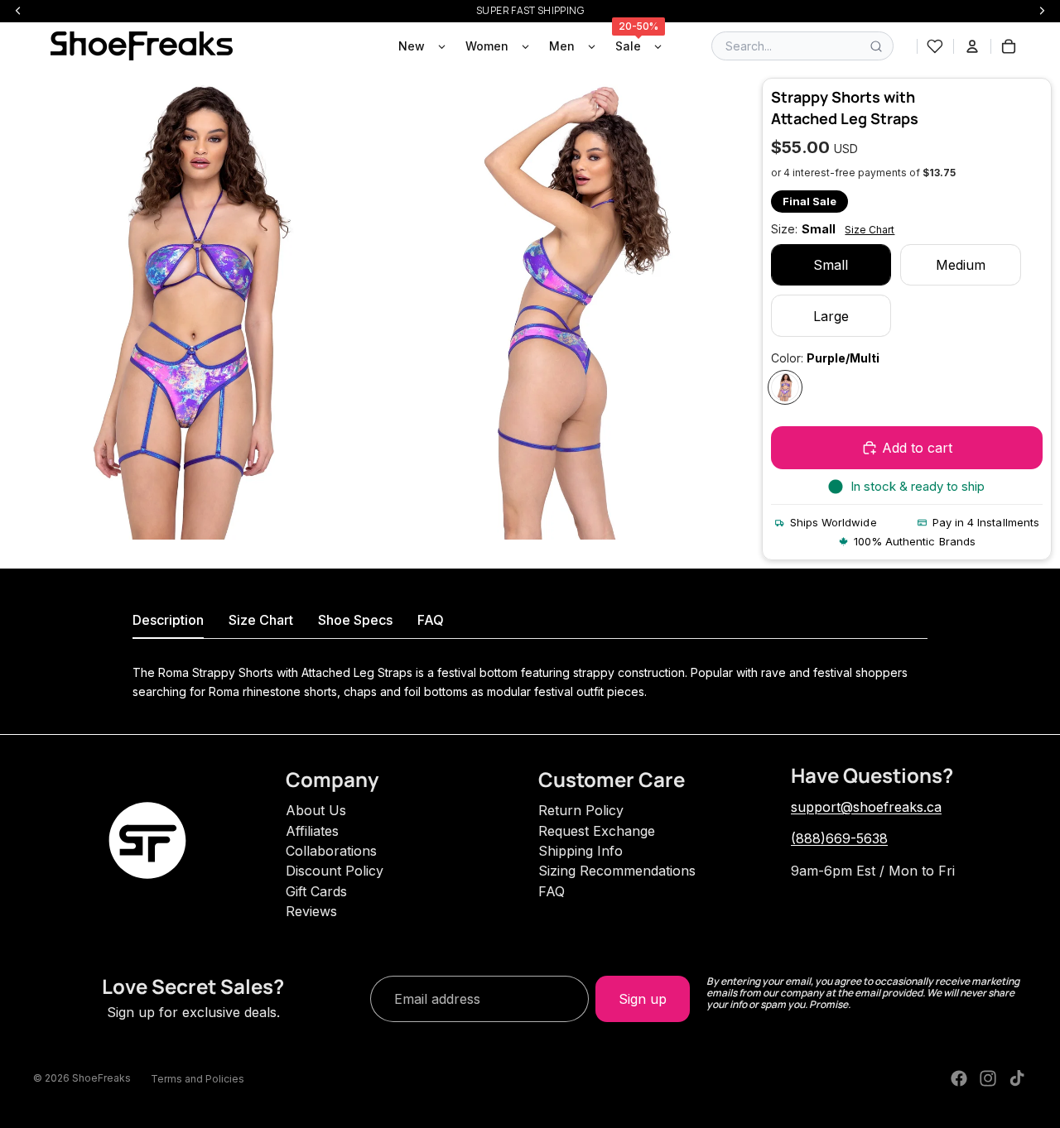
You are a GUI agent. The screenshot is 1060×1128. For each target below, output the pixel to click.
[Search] (876, 46)
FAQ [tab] (430, 620)
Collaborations (331, 850)
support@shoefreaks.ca (866, 807)
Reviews (311, 911)
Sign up (643, 999)
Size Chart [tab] (261, 620)
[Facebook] (959, 1078)
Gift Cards (316, 891)
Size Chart (869, 229)
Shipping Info (580, 850)
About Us (316, 810)
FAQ (551, 891)
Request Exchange (596, 831)
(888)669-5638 (839, 838)
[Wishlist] (935, 46)
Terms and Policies (197, 1079)
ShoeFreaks (101, 1078)
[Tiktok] (1017, 1078)
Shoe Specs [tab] (355, 620)
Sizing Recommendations (617, 870)
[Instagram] (988, 1078)
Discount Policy (334, 870)
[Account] (972, 46)
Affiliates (312, 831)
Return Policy (581, 810)
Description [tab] (168, 620)
